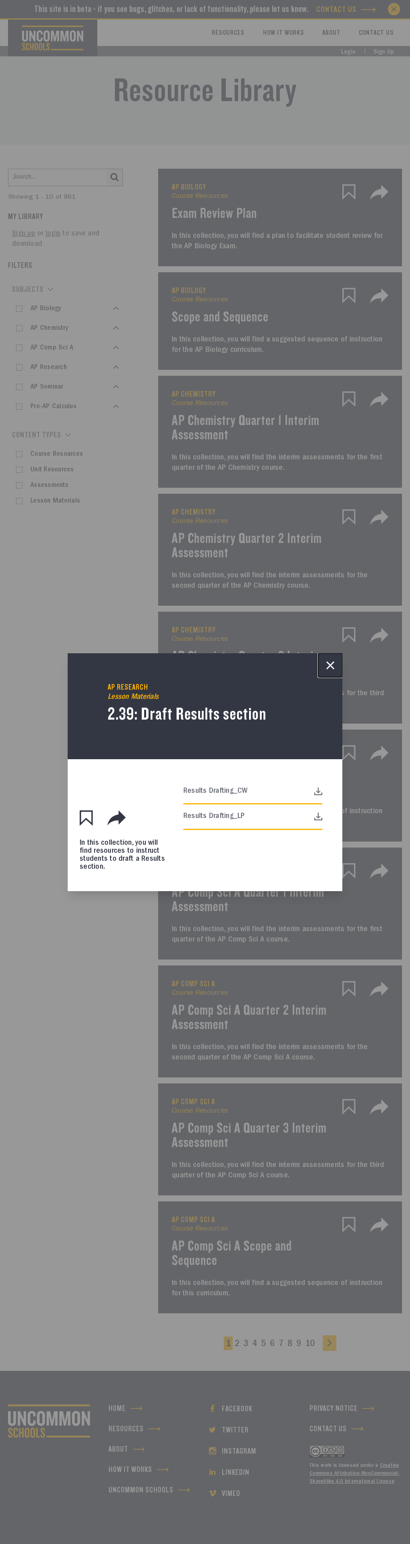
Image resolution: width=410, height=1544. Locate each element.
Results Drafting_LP (214, 816)
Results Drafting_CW (215, 791)
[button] (86, 818)
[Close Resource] (330, 665)
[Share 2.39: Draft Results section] (116, 818)
